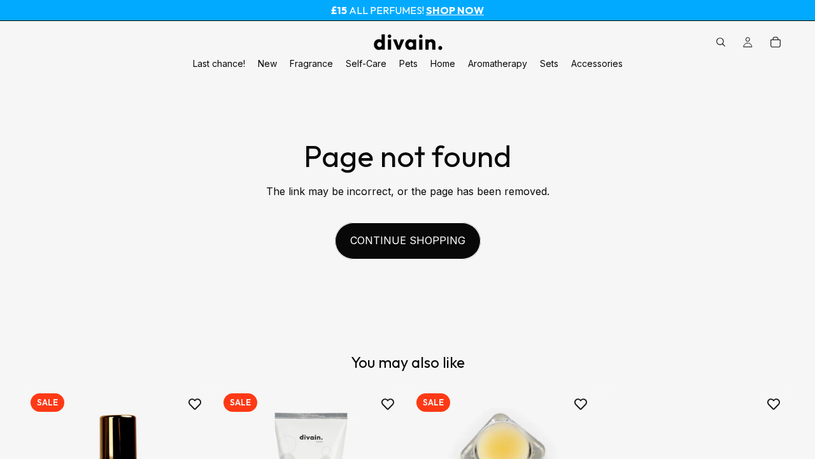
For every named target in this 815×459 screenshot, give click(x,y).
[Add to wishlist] (195, 404)
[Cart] (776, 42)
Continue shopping (407, 240)
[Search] (721, 42)
